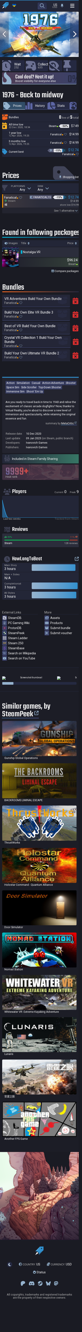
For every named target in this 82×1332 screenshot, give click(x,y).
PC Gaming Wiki (19, 623)
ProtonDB (14, 628)
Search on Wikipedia (22, 653)
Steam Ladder (18, 638)
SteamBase (16, 648)
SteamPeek (16, 633)
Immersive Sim (15, 391)
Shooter (71, 383)
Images (13, 243)
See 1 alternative (64, 210)
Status (41, 1272)
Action (10, 383)
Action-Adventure (53, 383)
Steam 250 (15, 643)
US (31, 1264)
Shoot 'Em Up (34, 391)
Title (24, 243)
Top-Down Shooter (49, 387)
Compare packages (66, 271)
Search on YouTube (21, 658)
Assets (55, 618)
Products (56, 623)
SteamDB (14, 618)
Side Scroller (29, 387)
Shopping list (70, 177)
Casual (36, 383)
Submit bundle (60, 628)
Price (70, 243)
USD (61, 1264)
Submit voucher (61, 633)
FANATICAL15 (42, 197)
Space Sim (12, 387)
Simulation (23, 383)
